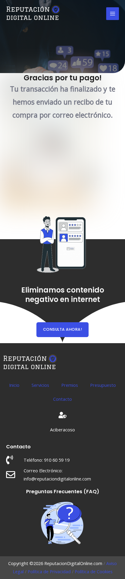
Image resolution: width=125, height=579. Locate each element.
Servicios (40, 385)
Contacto (62, 399)
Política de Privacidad (49, 571)
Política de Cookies (94, 571)
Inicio (14, 385)
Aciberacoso (62, 430)
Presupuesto (103, 385)
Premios (69, 385)
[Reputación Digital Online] (33, 14)
